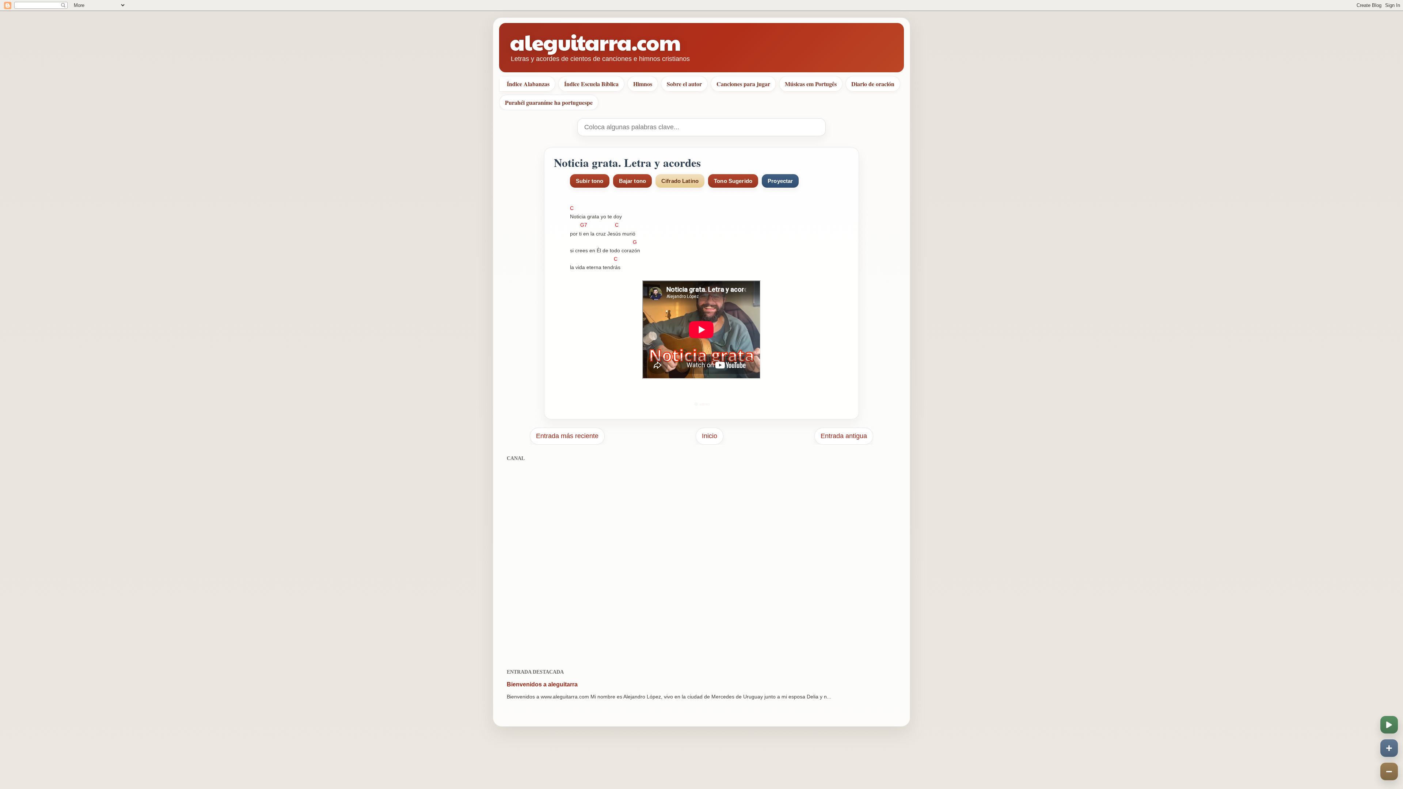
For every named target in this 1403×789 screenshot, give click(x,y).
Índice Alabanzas (528, 84)
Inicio (709, 436)
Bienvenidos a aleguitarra (542, 684)
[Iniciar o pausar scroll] (1389, 725)
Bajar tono (632, 181)
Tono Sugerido (733, 181)
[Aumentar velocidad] (1389, 748)
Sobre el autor (684, 84)
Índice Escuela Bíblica (591, 84)
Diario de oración (872, 84)
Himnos (642, 84)
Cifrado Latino (680, 181)
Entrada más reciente (567, 436)
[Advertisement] (701, 561)
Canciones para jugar (743, 84)
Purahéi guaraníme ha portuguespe (549, 102)
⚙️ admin (702, 404)
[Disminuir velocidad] (1389, 771)
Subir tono (590, 181)
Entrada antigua (844, 436)
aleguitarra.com (595, 42)
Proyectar (780, 181)
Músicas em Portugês (811, 84)
